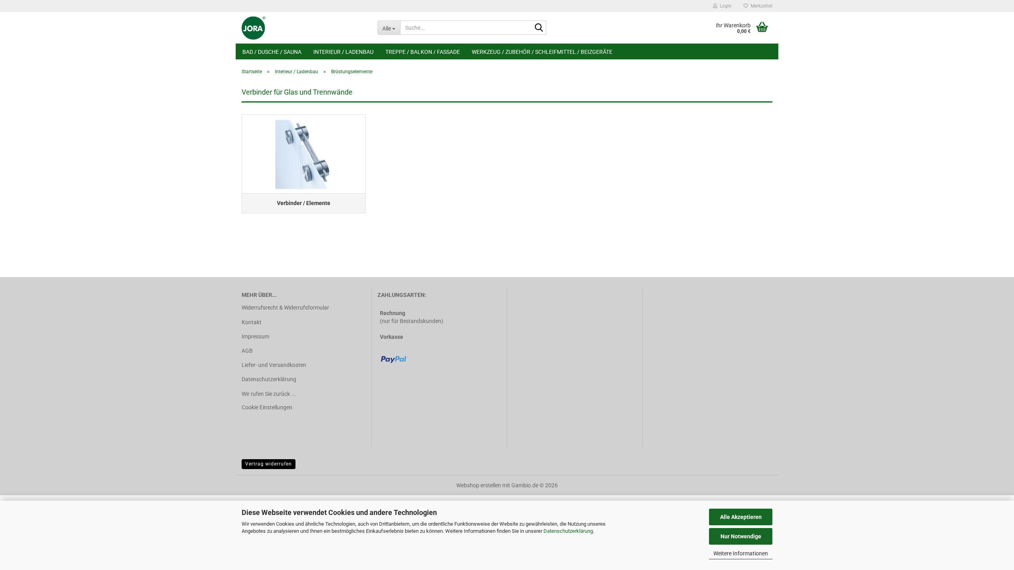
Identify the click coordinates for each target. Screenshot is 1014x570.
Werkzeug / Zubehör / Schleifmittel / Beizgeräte (542, 52)
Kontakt (251, 322)
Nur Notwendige (740, 536)
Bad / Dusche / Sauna (271, 52)
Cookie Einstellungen (267, 407)
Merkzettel (760, 6)
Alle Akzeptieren (741, 517)
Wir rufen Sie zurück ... (269, 394)
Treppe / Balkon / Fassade (422, 52)
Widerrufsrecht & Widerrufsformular (285, 307)
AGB (247, 351)
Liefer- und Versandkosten (274, 365)
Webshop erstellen (478, 485)
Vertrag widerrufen (268, 464)
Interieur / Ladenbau (343, 52)
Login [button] (724, 6)
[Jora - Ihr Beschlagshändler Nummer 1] (304, 28)
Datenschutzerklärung (568, 531)
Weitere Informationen (740, 553)
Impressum (255, 336)
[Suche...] (538, 28)
